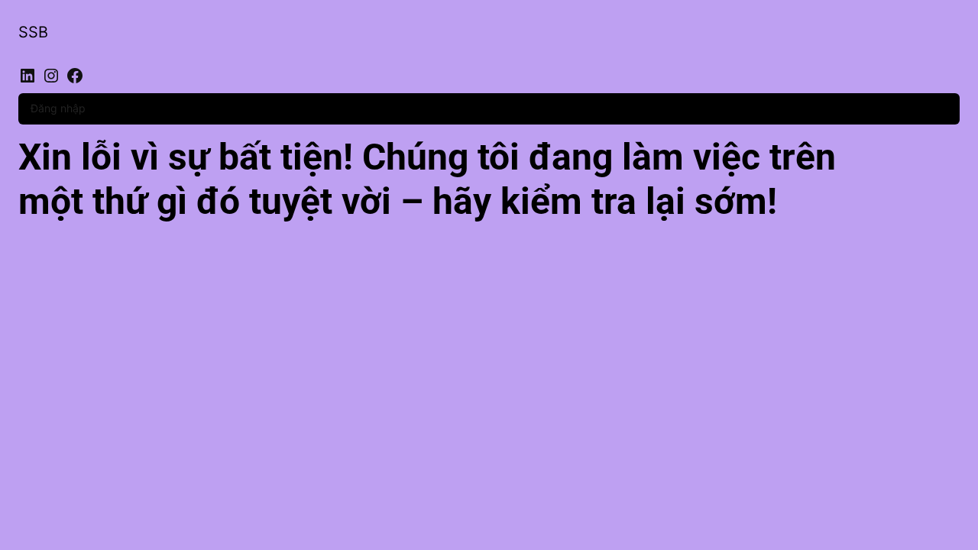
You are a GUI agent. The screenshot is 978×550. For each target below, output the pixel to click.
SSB (33, 32)
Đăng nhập (58, 108)
